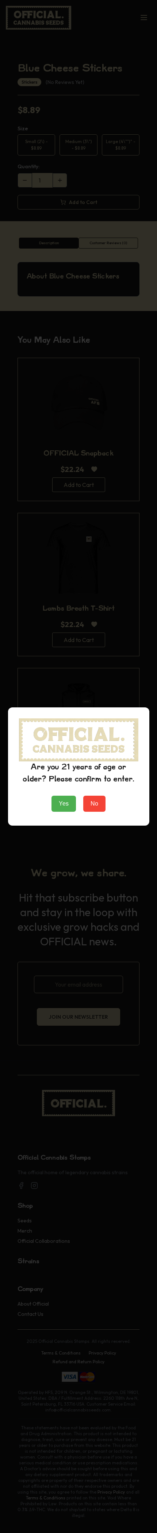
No (94, 803)
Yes (64, 803)
